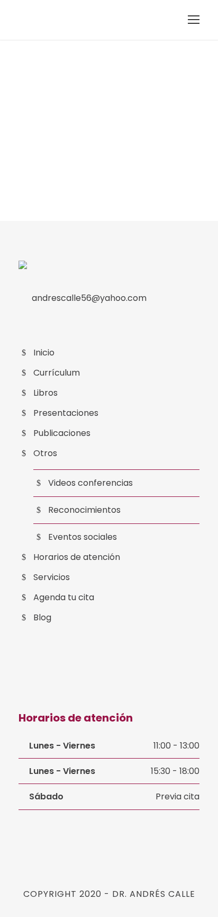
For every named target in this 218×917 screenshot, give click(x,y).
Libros (45, 393)
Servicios (51, 577)
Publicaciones (61, 433)
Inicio (43, 352)
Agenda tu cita (63, 597)
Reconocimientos (84, 510)
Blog (42, 617)
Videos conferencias (90, 483)
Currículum (56, 373)
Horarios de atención (76, 557)
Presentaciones (65, 413)
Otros (45, 453)
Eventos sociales (82, 537)
